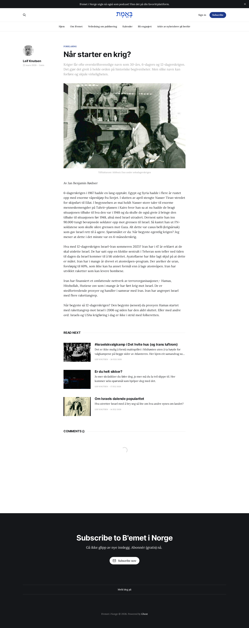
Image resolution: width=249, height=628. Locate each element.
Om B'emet (76, 26)
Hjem (62, 26)
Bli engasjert (145, 26)
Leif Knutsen (32, 61)
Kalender (127, 26)
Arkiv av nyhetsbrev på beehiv (173, 26)
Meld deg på (124, 589)
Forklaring (70, 46)
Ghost (144, 613)
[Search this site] (24, 14)
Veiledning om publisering (102, 26)
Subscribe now (127, 560)
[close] (245, 4)
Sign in (202, 14)
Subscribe (217, 14)
